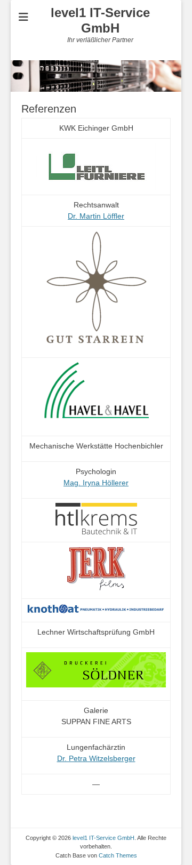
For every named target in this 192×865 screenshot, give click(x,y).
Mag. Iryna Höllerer (96, 482)
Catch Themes (118, 855)
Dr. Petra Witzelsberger (96, 758)
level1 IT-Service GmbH (100, 20)
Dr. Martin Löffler (96, 216)
